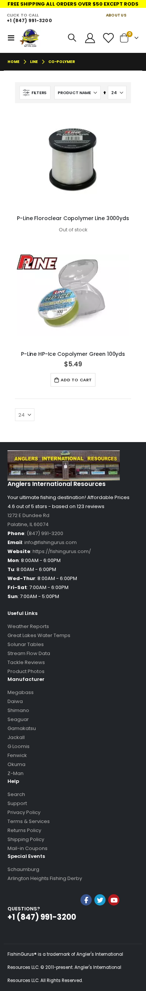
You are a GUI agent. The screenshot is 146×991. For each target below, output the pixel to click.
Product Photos (26, 671)
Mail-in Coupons (27, 848)
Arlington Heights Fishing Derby (44, 878)
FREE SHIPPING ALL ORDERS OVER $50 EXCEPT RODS (73, 3)
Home (13, 61)
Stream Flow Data (28, 653)
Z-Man (15, 773)
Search (16, 794)
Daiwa (15, 701)
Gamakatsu (21, 728)
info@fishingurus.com (50, 542)
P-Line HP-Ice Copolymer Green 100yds (73, 354)
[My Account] (90, 38)
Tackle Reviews (26, 662)
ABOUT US (116, 15)
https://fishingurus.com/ (62, 551)
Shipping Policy (25, 839)
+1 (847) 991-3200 (29, 20)
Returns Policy (24, 830)
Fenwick (17, 755)
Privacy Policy (23, 812)
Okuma (16, 764)
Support (17, 803)
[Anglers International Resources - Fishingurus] (30, 37)
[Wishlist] (108, 38)
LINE (34, 62)
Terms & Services (28, 821)
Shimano (18, 710)
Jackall (16, 737)
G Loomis (18, 746)
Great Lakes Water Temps (38, 635)
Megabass (20, 692)
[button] (100, 920)
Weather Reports (28, 626)
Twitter (100, 900)
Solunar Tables (25, 644)
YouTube (113, 900)
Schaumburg (23, 869)
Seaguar (18, 719)
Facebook (86, 900)
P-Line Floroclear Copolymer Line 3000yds (73, 218)
